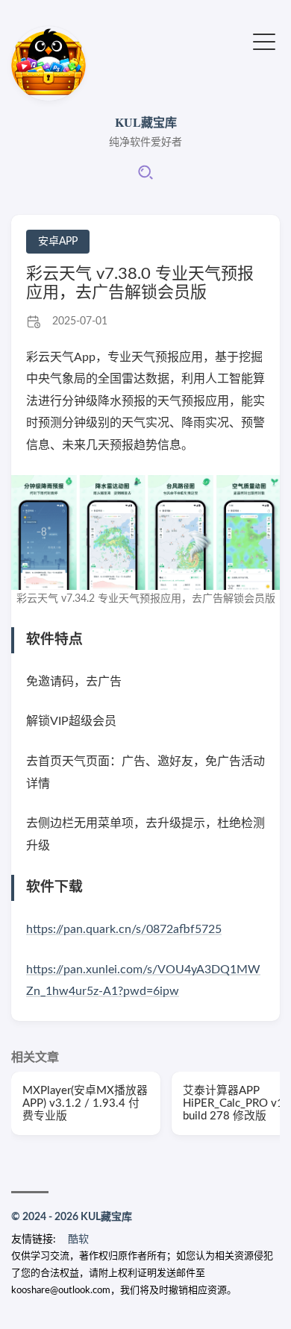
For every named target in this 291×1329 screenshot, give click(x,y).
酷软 (78, 1239)
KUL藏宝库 (146, 122)
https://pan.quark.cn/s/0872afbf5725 (124, 929)
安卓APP (58, 241)
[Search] (145, 177)
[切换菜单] (264, 40)
